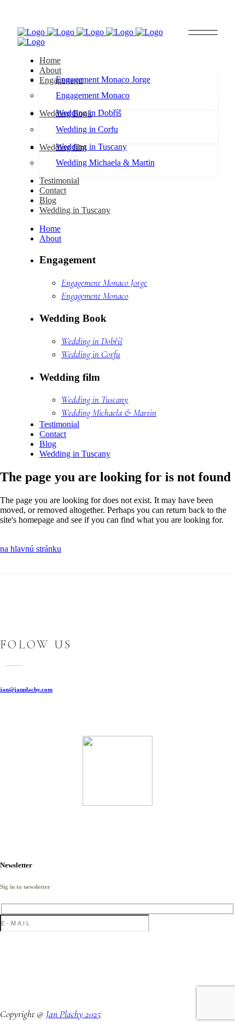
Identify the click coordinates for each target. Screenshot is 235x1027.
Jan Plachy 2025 (73, 1014)
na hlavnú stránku (30, 548)
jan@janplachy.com (26, 689)
